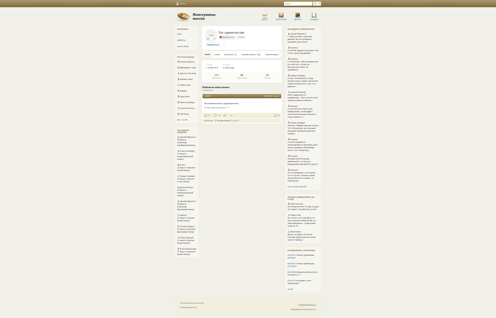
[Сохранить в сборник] (215, 115)
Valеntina (294, 275)
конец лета (183, 46)
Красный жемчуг (228, 37)
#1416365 (292, 266)
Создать (314, 14)
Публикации (273, 54)
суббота (181, 40)
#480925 (208, 96)
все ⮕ (290, 289)
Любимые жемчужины (216, 87)
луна (179, 33)
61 (209, 115)
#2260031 (292, 263)
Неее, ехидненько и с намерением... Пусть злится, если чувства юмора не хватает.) (303, 97)
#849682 (291, 257)
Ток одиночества (231, 32)
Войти (183, 3)
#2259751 (292, 280)
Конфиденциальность (188, 307)
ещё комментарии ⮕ (297, 186)
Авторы (297, 14)
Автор (242, 37)
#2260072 (292, 255)
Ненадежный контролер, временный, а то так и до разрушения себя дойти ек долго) (302, 161)
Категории (281, 14)
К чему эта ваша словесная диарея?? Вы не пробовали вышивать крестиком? (300, 39)
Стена (217, 54)
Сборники (230, 54)
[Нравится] (205, 115)
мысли (276, 96)
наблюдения (268, 96)
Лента (264, 14)
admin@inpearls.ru (309, 309)
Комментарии (251, 54)
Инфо (207, 54)
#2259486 (292, 272)
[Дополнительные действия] (231, 115)
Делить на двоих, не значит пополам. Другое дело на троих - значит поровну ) (302, 237)
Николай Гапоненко (216, 107)
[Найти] (315, 4)
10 (219, 115)
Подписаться (213, 44)
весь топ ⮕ (182, 120)
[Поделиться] (225, 115)
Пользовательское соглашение (192, 303)
